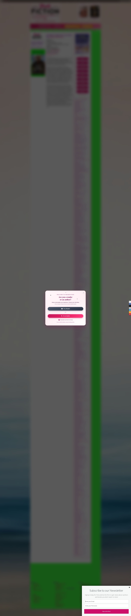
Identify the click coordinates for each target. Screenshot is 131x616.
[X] (130, 306)
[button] (106, 590)
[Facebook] (130, 304)
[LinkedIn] (130, 310)
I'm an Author (65, 316)
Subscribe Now (106, 611)
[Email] (130, 308)
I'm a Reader (65, 309)
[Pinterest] (130, 314)
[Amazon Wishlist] (130, 312)
